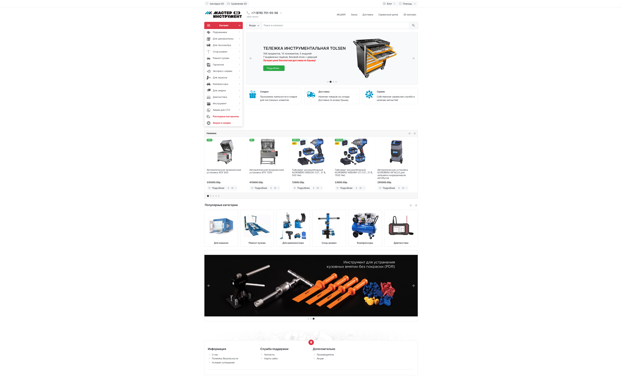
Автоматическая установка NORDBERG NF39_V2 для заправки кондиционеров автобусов (392, 174)
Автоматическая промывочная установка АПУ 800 (224, 171)
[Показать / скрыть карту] (311, 342)
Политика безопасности (225, 358)
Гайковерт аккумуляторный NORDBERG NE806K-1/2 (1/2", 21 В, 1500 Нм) (354, 173)
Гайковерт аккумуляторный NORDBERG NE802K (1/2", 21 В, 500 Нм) (309, 173)
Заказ (354, 14)
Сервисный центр (388, 14)
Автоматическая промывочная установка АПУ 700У (266, 171)
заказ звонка (252, 17)
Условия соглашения (223, 362)
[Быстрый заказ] (228, 188)
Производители (325, 354)
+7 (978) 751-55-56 (264, 13)
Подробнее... (274, 68)
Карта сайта (271, 358)
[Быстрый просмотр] (232, 188)
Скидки (264, 91)
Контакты (269, 354)
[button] (331, 82)
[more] (235, 188)
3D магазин (409, 14)
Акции (320, 358)
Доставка (368, 14)
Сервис (381, 91)
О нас (215, 354)
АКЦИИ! (341, 14)
